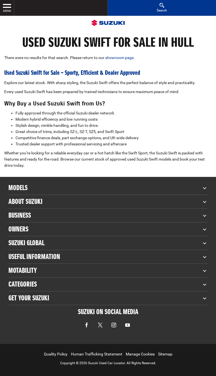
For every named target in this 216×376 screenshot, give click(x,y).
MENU (7, 10)
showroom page (119, 57)
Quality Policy (56, 354)
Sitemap (165, 354)
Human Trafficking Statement (96, 354)
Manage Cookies (140, 354)
